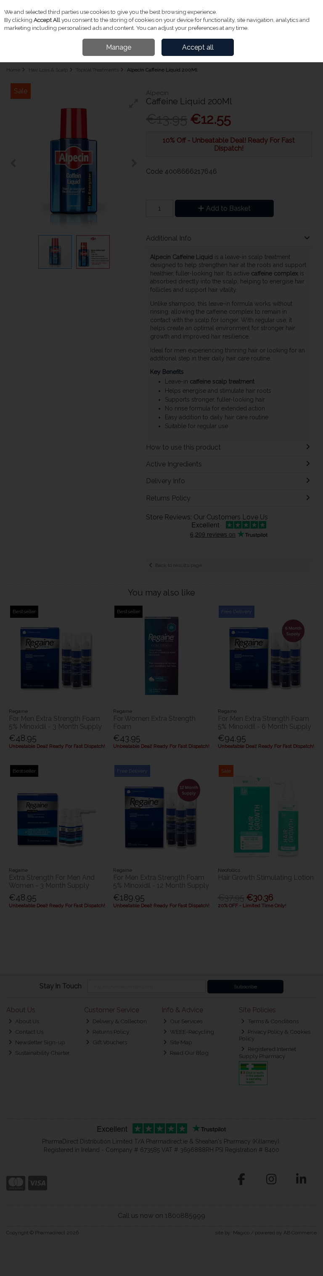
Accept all (198, 47)
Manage (118, 47)
